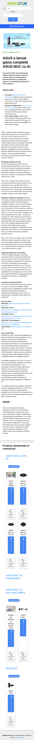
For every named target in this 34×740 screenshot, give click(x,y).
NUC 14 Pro (26, 105)
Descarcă (11, 496)
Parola (13, 12)
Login (13, 19)
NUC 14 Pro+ (9, 107)
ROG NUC (16, 95)
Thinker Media (18, 737)
